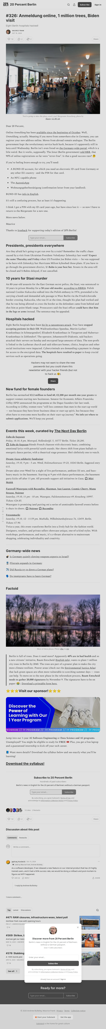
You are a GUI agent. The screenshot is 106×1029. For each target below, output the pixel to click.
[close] (78, 927)
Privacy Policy (72, 972)
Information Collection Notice (52, 972)
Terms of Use (65, 969)
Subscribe (53, 963)
